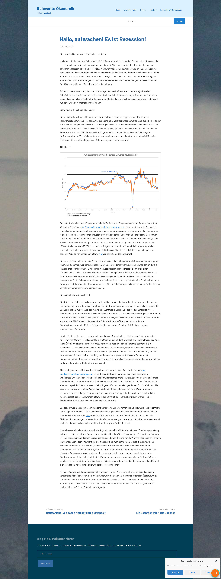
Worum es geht (130, 10)
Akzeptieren (175, 572)
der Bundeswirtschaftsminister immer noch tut (103, 227)
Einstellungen (210, 572)
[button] (216, 561)
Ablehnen (192, 572)
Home (117, 10)
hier (101, 253)
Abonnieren (45, 563)
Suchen (179, 21)
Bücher (143, 10)
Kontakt (153, 10)
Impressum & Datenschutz (171, 10)
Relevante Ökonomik (55, 8)
